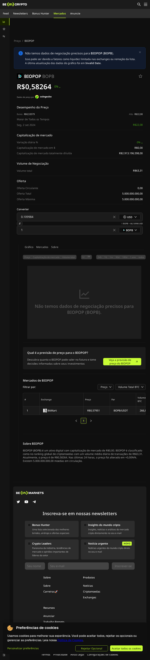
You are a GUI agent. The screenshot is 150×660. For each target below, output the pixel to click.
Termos (45, 654)
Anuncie (75, 13)
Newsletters (20, 13)
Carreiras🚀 (50, 591)
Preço (17, 41)
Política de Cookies (70, 640)
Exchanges (89, 597)
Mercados (60, 13)
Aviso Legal (77, 654)
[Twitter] (18, 502)
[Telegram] (34, 502)
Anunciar (49, 616)
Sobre (54, 247)
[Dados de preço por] (43, 97)
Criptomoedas (91, 591)
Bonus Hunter (40, 13)
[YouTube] (26, 502)
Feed (6, 13)
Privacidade (60, 654)
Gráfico (29, 247)
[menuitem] (5, 21)
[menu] (5, 29)
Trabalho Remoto (53, 622)
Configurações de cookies (102, 654)
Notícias (88, 585)
